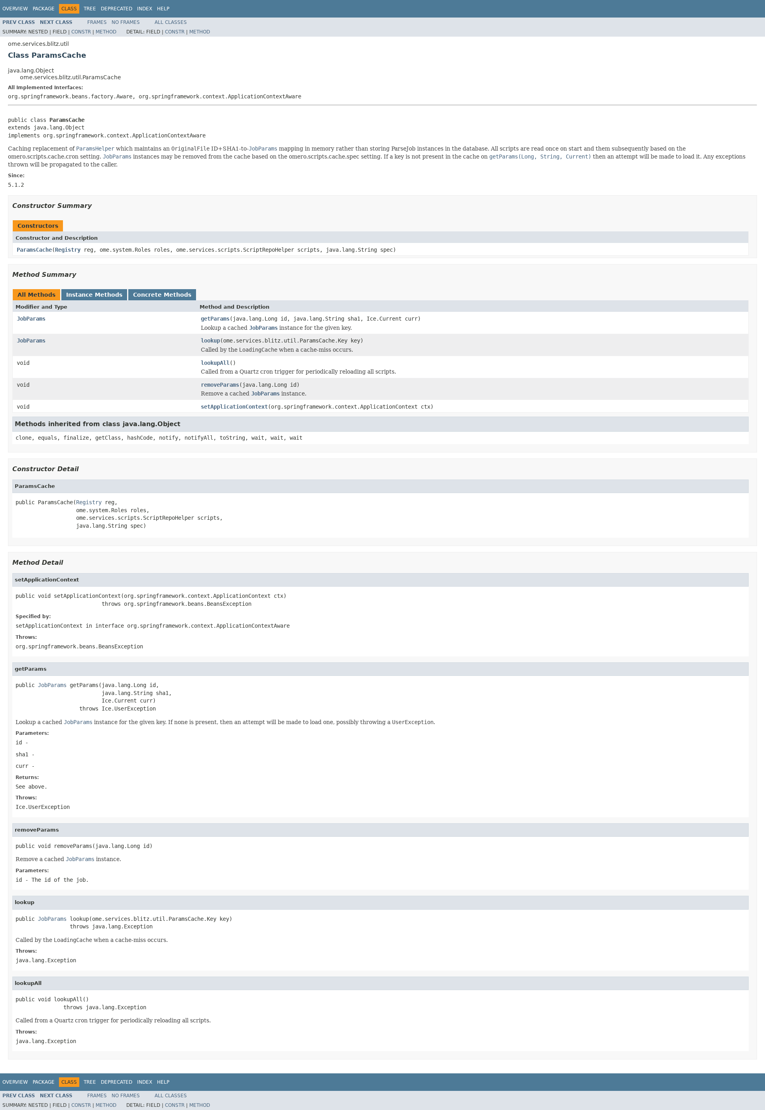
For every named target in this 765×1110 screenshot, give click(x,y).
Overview (15, 9)
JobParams (31, 318)
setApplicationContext (234, 406)
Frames (97, 22)
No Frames (126, 22)
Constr (81, 32)
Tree (90, 9)
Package (44, 9)
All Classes (171, 22)
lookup (210, 340)
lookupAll (215, 363)
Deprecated (116, 9)
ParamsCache (34, 250)
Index (144, 9)
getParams (215, 318)
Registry (67, 250)
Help (163, 9)
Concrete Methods (162, 295)
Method (106, 32)
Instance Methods (94, 295)
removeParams (220, 385)
